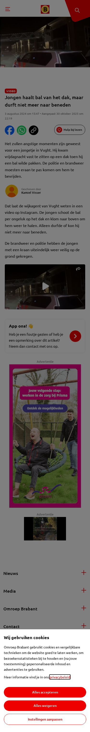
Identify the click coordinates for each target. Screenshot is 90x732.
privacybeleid (60, 677)
